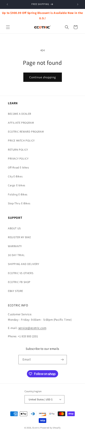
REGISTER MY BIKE (19, 237)
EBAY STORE (15, 291)
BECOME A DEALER (19, 114)
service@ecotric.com (32, 328)
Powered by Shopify (50, 427)
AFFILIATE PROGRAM (21, 122)
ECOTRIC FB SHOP (19, 282)
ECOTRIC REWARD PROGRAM (26, 131)
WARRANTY (15, 246)
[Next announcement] (77, 4)
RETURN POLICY (18, 149)
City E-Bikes (15, 176)
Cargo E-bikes (16, 185)
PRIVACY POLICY (18, 158)
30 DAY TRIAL (16, 255)
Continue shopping (42, 77)
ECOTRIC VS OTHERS (20, 273)
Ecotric (36, 427)
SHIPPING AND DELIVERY (23, 264)
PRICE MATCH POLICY (21, 140)
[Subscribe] (62, 359)
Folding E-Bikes (17, 194)
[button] (8, 27)
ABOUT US (14, 228)
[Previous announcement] (7, 4)
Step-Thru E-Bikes (19, 203)
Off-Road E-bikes (18, 167)
